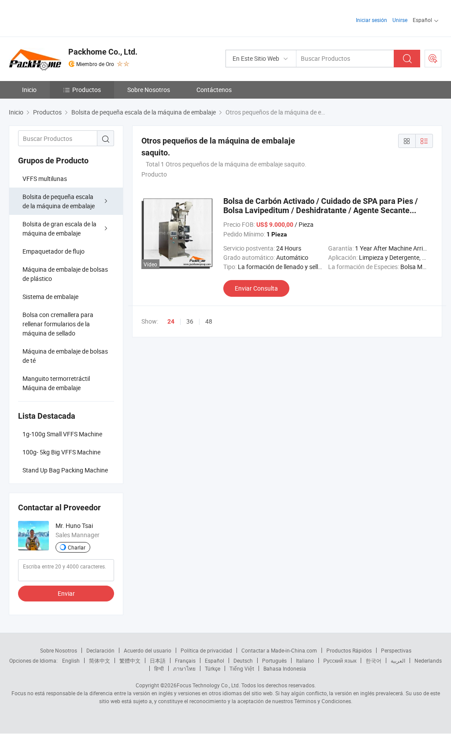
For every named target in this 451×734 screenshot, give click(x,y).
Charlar (76, 547)
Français (185, 660)
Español (214, 660)
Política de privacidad (206, 650)
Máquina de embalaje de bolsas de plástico (65, 274)
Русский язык (339, 660)
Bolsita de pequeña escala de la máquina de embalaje (58, 201)
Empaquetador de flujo (53, 251)
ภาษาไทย (184, 668)
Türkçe (212, 668)
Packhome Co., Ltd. (102, 51)
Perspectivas (396, 650)
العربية (398, 660)
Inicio (29, 89)
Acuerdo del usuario (147, 650)
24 (170, 321)
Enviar (66, 593)
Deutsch (243, 660)
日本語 (158, 660)
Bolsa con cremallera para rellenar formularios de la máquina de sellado (57, 323)
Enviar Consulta (256, 288)
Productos (86, 89)
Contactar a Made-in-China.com (279, 650)
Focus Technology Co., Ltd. (208, 685)
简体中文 (99, 660)
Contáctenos (214, 89)
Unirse (399, 19)
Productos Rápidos (349, 650)
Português (274, 660)
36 (189, 321)
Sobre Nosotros (148, 89)
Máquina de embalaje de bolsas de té (65, 356)
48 (208, 321)
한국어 (373, 660)
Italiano (305, 660)
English (71, 660)
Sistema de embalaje (50, 296)
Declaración (100, 650)
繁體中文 (129, 660)
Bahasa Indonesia (284, 668)
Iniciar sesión (371, 19)
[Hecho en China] (65, 17)
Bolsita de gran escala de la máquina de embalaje (59, 228)
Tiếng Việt (241, 668)
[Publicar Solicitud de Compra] (433, 58)
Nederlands (428, 660)
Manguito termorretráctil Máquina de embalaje (56, 383)
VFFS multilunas (44, 178)
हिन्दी (159, 668)
